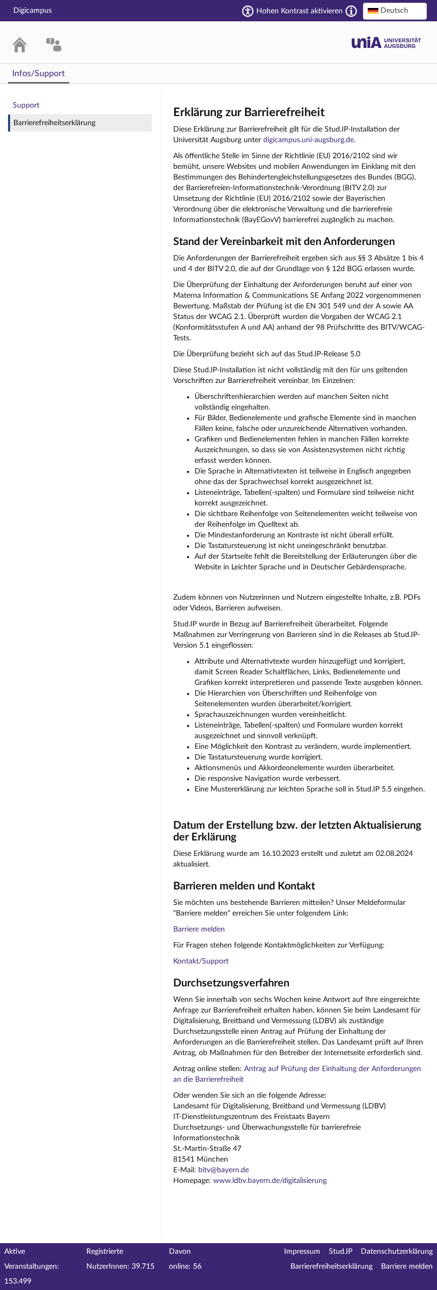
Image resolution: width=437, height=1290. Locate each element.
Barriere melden (199, 929)
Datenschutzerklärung (397, 1251)
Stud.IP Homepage (386, 42)
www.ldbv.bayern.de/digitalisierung (270, 1181)
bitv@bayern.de (223, 1170)
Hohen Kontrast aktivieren (299, 11)
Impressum (302, 1251)
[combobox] (395, 11)
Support (26, 105)
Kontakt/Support (201, 961)
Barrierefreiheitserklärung (54, 123)
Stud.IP (340, 1251)
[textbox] (394, 10)
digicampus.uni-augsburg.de (308, 140)
